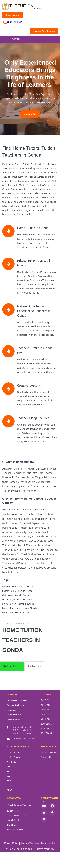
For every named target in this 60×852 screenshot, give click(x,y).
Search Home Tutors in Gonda (17, 591)
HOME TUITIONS (49, 753)
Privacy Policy (11, 843)
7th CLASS (45, 710)
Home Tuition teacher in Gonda (18, 604)
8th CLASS (45, 715)
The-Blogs (11, 825)
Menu (15, 39)
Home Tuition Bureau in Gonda (17, 599)
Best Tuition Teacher (20, 805)
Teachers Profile (35, 364)
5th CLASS (45, 700)
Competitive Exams (15, 705)
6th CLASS (45, 705)
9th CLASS (45, 719)
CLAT (9, 790)
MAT (9, 781)
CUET (9, 767)
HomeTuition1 (13, 820)
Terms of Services (30, 843)
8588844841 (15, 22)
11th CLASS (46, 729)
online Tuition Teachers (17, 816)
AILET (9, 772)
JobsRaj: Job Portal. (15, 830)
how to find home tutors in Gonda (19, 608)
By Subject (34, 666)
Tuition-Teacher (13, 811)
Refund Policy (48, 843)
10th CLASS (46, 724)
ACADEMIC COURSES (17, 701)
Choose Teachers (30, 429)
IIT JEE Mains (13, 753)
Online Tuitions (47, 757)
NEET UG (11, 762)
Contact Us (30, 114)
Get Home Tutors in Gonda (15, 595)
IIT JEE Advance (14, 757)
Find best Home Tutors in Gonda (18, 587)
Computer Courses (15, 715)
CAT (9, 776)
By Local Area (12, 666)
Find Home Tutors (26, 235)
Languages (11, 710)
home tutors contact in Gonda (17, 612)
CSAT (9, 786)
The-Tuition (21, 6)
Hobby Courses (13, 720)
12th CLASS (46, 733)
